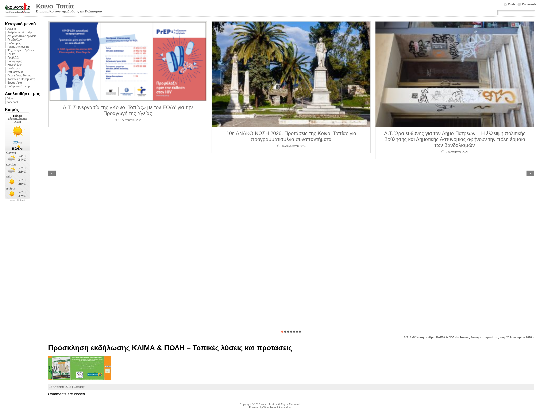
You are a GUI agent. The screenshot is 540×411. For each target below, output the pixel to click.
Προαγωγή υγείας (18, 46)
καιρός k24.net (17, 200)
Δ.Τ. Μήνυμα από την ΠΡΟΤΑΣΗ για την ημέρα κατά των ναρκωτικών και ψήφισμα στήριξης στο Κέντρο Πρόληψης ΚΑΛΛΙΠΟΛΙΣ (454, 116)
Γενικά (11, 54)
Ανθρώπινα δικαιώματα (21, 32)
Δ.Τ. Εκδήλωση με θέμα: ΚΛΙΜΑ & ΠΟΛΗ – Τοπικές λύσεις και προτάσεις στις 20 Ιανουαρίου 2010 (468, 337)
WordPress (269, 407)
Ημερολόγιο (14, 64)
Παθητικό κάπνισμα (19, 86)
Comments (529, 4)
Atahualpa (285, 407)
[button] (282, 332)
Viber (10, 98)
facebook (13, 102)
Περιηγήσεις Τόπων (19, 75)
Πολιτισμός (13, 43)
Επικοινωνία (15, 71)
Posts (511, 4)
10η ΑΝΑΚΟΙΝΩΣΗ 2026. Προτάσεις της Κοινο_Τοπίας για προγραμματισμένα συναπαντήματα (128, 136)
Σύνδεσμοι (13, 68)
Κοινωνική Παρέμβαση (21, 79)
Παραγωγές (14, 61)
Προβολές (13, 57)
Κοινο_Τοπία (55, 6)
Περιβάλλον (14, 39)
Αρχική (11, 28)
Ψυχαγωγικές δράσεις (20, 50)
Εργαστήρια (14, 82)
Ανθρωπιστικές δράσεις (21, 36)
